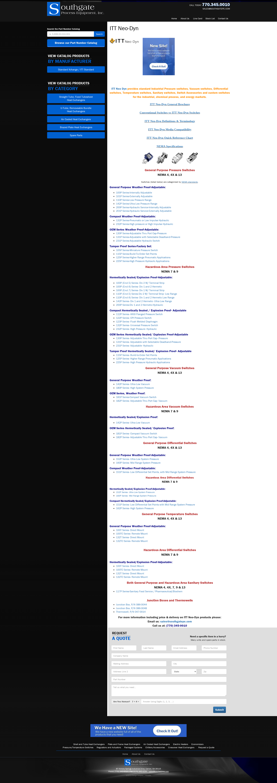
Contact (223, 18)
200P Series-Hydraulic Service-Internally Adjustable (143, 207)
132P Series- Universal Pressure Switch (137, 325)
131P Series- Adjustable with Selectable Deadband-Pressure (148, 341)
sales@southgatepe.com (216, 8)
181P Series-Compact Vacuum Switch (136, 397)
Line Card (197, 18)
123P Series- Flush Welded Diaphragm (137, 321)
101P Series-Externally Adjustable (134, 196)
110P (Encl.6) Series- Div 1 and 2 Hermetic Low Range (145, 297)
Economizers (197, 744)
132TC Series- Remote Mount (132, 541)
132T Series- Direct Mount (130, 537)
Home (174, 18)
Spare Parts (76, 135)
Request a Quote (206, 747)
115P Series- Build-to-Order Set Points (136, 355)
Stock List (210, 18)
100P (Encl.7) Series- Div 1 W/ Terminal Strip (140, 290)
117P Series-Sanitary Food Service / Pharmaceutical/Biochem (149, 591)
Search (99, 34)
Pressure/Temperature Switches (78, 747)
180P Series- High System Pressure (135, 387)
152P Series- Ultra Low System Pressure (137, 459)
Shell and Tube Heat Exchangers (89, 744)
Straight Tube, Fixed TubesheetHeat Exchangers (76, 98)
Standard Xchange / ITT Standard (76, 69)
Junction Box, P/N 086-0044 (131, 604)
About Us (136, 754)
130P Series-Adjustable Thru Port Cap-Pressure (141, 233)
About (185, 18)
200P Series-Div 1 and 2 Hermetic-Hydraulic (139, 304)
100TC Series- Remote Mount (132, 533)
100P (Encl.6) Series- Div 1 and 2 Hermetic (139, 286)
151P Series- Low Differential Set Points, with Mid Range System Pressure (156, 472)
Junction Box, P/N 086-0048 (131, 608)
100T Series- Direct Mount (130, 530)
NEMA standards (190, 181)
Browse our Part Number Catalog (76, 43)
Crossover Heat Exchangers (181, 747)
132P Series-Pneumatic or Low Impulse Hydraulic (142, 220)
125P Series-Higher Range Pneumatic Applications (143, 257)
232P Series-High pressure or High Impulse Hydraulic (144, 224)
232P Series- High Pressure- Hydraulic (136, 328)
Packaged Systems (133, 747)
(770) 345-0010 (121, 771)
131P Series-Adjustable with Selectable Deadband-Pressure (148, 237)
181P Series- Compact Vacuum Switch (136, 433)
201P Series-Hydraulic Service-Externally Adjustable (144, 210)
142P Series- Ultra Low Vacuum (133, 384)
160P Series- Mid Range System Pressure (138, 462)
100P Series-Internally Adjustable (134, 192)
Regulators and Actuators (109, 747)
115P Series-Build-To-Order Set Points (136, 253)
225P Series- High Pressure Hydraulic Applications (143, 362)
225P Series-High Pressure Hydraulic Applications (142, 261)
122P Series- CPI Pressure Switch (134, 317)
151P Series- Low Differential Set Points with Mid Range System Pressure (155, 504)
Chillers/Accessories (155, 747)
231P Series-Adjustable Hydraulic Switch (138, 240)
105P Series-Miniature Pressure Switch (137, 250)
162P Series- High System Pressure (135, 508)
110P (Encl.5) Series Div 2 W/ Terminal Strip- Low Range (146, 293)
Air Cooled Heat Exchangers (76, 119)
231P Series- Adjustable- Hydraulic (134, 345)
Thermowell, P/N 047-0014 (131, 611)
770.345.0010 (216, 4)
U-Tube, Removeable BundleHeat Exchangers (76, 109)
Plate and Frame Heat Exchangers (124, 744)
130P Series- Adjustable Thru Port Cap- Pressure (142, 338)
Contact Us (149, 754)
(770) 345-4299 (140, 771)
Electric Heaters (180, 744)
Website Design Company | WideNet (138, 775)
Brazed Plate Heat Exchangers (76, 127)
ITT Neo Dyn (119, 88)
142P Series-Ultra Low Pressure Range (136, 203)
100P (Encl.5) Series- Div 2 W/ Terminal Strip (140, 282)
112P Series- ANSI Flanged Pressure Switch (139, 314)
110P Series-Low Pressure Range (133, 199)
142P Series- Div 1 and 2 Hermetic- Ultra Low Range (144, 301)
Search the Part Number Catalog (63, 28)
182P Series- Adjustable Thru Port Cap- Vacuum (141, 400)
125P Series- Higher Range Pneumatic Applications (143, 358)
